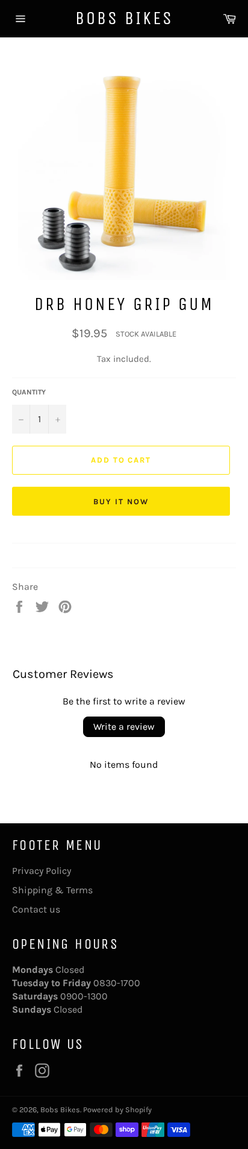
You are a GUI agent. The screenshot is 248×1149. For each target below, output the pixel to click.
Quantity (29, 392)
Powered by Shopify (117, 1109)
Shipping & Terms (52, 890)
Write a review (124, 726)
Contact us (36, 909)
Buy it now (121, 501)
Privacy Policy (41, 870)
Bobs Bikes (124, 18)
